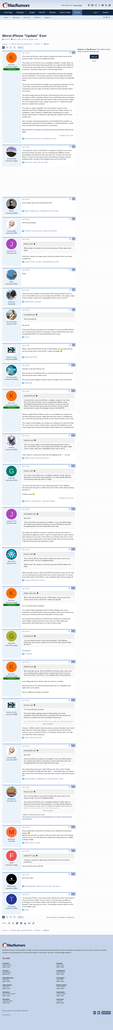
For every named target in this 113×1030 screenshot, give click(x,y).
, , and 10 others (39, 501)
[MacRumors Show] (89, 5)
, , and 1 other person (42, 886)
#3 (73, 199)
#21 (73, 787)
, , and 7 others (36, 162)
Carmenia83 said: (29, 315)
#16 (73, 588)
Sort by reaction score (31, 39)
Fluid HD (8, 1014)
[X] (99, 5)
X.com (8, 966)
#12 (73, 435)
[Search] (106, 17)
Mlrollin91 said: (28, 667)
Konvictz (7, 39)
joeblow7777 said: (29, 856)
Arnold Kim (6, 963)
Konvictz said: (28, 244)
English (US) (106, 1012)
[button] (19, 12)
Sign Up (94, 57)
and (32, 302)
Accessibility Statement (20, 1011)
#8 (73, 310)
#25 (73, 894)
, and (34, 580)
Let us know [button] (77, 5)
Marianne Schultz (61, 985)
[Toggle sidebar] (109, 17)
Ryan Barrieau (60, 992)
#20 (73, 745)
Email (4, 966)
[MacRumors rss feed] (106, 5)
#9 (73, 345)
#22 (73, 827)
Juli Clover (6, 970)
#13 (73, 466)
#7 (73, 290)
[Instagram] (96, 5)
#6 (73, 270)
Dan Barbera (6, 992)
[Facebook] (92, 5)
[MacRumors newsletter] (110, 5)
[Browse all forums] (104, 17)
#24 (73, 874)
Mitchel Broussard (8, 977)
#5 (73, 239)
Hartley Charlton (7, 985)
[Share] (70, 52)
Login (94, 61)
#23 (73, 851)
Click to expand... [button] (48, 724)
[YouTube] (103, 5)
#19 (73, 700)
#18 (73, 662)
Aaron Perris (60, 999)
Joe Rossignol (60, 970)
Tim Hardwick (60, 977)
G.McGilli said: (28, 636)
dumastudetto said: (30, 514)
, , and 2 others (40, 138)
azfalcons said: (29, 440)
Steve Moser (6, 999)
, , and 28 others (40, 231)
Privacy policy (6, 1011)
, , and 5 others (41, 262)
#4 (73, 219)
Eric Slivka (59, 963)
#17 (73, 631)
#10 (73, 365)
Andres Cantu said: (30, 593)
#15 (73, 549)
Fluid (3, 1014)
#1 (73, 52)
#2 (73, 146)
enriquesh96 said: (29, 396)
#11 (73, 391)
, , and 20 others (41, 211)
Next (19, 47)
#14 (73, 509)
